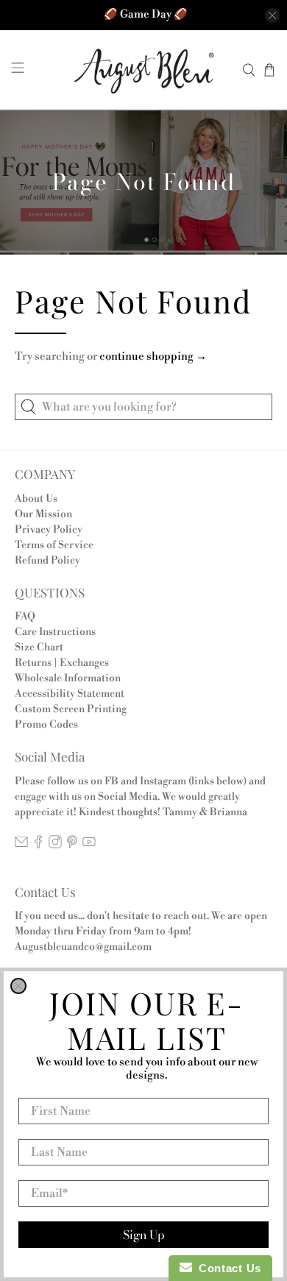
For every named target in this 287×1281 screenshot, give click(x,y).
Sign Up (144, 1234)
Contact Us (226, 1268)
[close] (18, 986)
